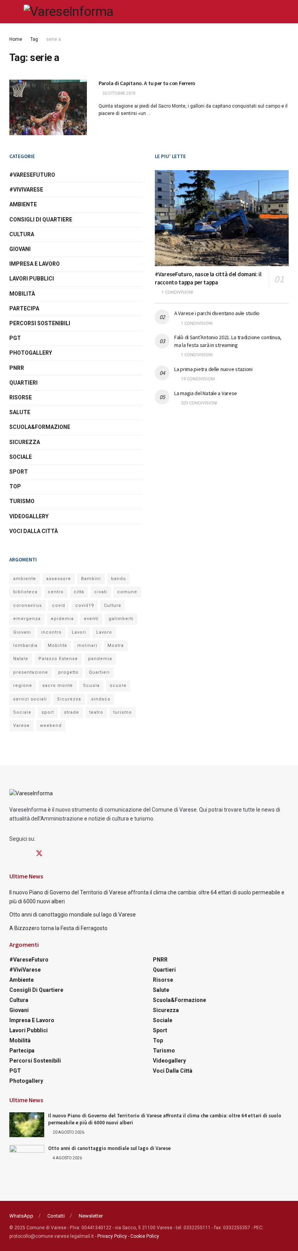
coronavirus (27, 605)
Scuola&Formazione (39, 427)
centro (56, 591)
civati (100, 591)
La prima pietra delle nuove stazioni (213, 369)
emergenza (27, 618)
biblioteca (25, 591)
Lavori (79, 632)
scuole (118, 685)
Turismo (22, 501)
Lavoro (104, 632)
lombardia (25, 645)
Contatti (56, 1216)
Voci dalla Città (33, 531)
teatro (96, 712)
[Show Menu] (12, 11)
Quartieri (23, 383)
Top (15, 486)
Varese (21, 725)
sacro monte (57, 685)
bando (118, 578)
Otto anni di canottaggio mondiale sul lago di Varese (72, 914)
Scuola (91, 685)
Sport (18, 472)
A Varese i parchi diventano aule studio (217, 313)
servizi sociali (30, 699)
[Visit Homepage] (68, 12)
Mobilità (22, 294)
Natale (20, 658)
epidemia (62, 618)
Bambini (91, 578)
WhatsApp (21, 1216)
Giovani (20, 249)
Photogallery (30, 353)
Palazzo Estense (58, 658)
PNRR (16, 368)
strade (71, 712)
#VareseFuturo (32, 175)
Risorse (20, 397)
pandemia (100, 658)
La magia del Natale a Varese (205, 393)
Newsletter (91, 1216)
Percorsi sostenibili (39, 323)
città (79, 591)
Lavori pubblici (31, 278)
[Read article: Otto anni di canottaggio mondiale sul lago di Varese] (26, 1157)
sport (48, 712)
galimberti (121, 618)
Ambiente (23, 204)
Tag (34, 39)
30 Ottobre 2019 (118, 93)
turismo (122, 712)
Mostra (115, 645)
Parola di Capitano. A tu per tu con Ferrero (147, 83)
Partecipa (24, 308)
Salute (19, 412)
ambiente (24, 578)
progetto (68, 672)
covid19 (84, 605)
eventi (91, 618)
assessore (58, 578)
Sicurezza (24, 442)
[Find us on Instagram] (25, 853)
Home (15, 39)
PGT (15, 338)
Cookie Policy (144, 1236)
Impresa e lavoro (34, 264)
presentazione (30, 672)
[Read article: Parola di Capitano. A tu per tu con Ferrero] (48, 107)
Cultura (21, 234)
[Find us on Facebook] (12, 853)
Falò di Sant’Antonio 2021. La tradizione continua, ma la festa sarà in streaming (227, 341)
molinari (87, 645)
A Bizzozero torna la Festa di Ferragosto (58, 928)
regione (22, 685)
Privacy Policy (112, 1236)
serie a (53, 39)
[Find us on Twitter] (39, 853)
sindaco (101, 699)
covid (58, 605)
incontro (51, 632)
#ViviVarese (26, 189)
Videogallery (29, 516)
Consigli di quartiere (40, 219)
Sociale (20, 457)
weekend (51, 725)
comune (127, 591)
